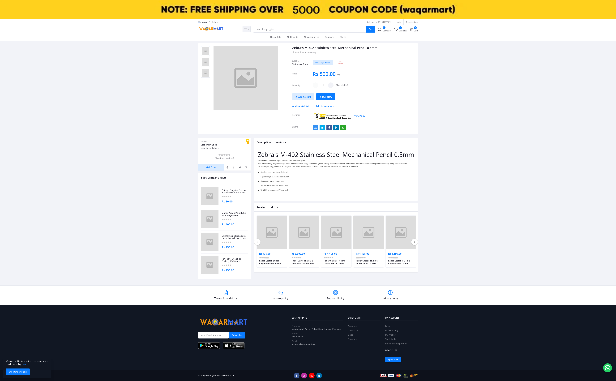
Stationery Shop (300, 64)
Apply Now (393, 359)
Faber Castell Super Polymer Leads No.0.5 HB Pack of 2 (271, 262)
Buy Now (327, 96)
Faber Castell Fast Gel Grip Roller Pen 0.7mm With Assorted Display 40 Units (303, 262)
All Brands (292, 37)
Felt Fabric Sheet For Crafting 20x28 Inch (231, 260)
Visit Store (211, 167)
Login (398, 22)
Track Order (391, 339)
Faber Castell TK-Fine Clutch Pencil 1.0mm (334, 262)
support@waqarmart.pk (303, 344)
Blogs (343, 37)
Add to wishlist (300, 106)
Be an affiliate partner (396, 343)
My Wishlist (390, 334)
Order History (391, 330)
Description (264, 142)
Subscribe (237, 335)
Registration (412, 22)
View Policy (359, 115)
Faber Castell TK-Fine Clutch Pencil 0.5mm (399, 262)
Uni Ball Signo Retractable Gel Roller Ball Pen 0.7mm (234, 237)
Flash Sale (275, 37)
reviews (281, 142)
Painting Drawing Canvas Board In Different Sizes (234, 191)
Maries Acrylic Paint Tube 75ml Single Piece (234, 214)
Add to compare (325, 106)
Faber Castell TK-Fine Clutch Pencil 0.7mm (367, 262)
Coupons (329, 37)
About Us (352, 326)
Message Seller (322, 62)
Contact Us (353, 330)
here (24, 364)
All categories (311, 37)
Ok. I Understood (18, 371)
